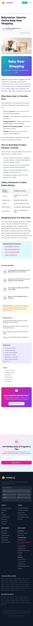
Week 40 (13, 590)
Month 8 (12, 598)
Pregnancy (4, 510)
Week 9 (7, 580)
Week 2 (7, 578)
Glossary (20, 557)
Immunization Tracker (10, 354)
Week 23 (17, 584)
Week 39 (8, 590)
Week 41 (18, 590)
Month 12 (3, 600)
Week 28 (13, 586)
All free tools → (6, 361)
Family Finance (9, 379)
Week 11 (16, 580)
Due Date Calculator (10, 348)
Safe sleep (6, 111)
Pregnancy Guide (9, 372)
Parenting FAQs (22, 537)
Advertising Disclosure (24, 566)
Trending (3, 523)
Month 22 (23, 602)
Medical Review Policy (24, 550)
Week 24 (22, 584)
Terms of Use (21, 561)
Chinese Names (5, 535)
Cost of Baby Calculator (11, 221)
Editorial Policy (21, 548)
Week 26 (3, 586)
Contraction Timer (22, 514)
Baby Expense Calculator (11, 357)
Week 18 (22, 582)
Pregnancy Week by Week (8, 576)
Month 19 (8, 602)
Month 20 (13, 602)
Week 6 (24, 578)
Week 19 (26, 582)
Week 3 (11, 578)
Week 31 (27, 586)
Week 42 (23, 590)
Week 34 (13, 588)
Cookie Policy (21, 564)
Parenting (3, 514)
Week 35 (18, 588)
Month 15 (18, 600)
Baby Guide (8, 374)
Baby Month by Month (7, 594)
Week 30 (23, 586)
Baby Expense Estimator (14, 235)
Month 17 (28, 600)
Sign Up (25, 2)
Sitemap (20, 568)
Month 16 (23, 600)
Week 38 (3, 590)
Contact (20, 555)
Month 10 (21, 598)
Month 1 (8, 597)
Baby (2, 512)
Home (2, 13)
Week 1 (3, 578)
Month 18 (3, 602)
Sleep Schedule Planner (11, 359)
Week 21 (8, 584)
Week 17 (17, 582)
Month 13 (8, 600)
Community (4, 521)
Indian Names (4, 540)
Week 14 (3, 582)
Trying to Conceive (10, 370)
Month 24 (3, 604)
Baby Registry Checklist (13, 137)
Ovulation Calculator (10, 350)
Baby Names (8, 381)
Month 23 (28, 602)
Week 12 (21, 580)
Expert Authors (22, 546)
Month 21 (18, 602)
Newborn (3, 597)
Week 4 (15, 578)
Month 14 (13, 600)
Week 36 (23, 588)
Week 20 (3, 584)
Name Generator (5, 542)
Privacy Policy (21, 559)
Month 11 (26, 598)
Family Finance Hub (11, 255)
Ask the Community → (16, 403)
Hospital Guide (21, 540)
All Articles (21, 531)
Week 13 (25, 580)
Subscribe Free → (16, 462)
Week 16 (12, 582)
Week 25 (27, 584)
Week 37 (28, 588)
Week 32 (3, 588)
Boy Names (4, 531)
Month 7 (8, 598)
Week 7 (28, 578)
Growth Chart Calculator (11, 352)
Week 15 (8, 582)
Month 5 (26, 597)
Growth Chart (21, 512)
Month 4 (21, 597)
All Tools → (21, 519)
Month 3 (17, 597)
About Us (20, 552)
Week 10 (12, 580)
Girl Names (4, 533)
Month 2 (12, 597)
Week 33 (8, 588)
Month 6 (3, 598)
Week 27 (8, 586)
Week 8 (3, 580)
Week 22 (13, 584)
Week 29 (18, 586)
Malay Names (4, 537)
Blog (6, 13)
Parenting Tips (9, 377)
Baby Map (4, 519)
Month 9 (17, 598)
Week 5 (19, 578)
